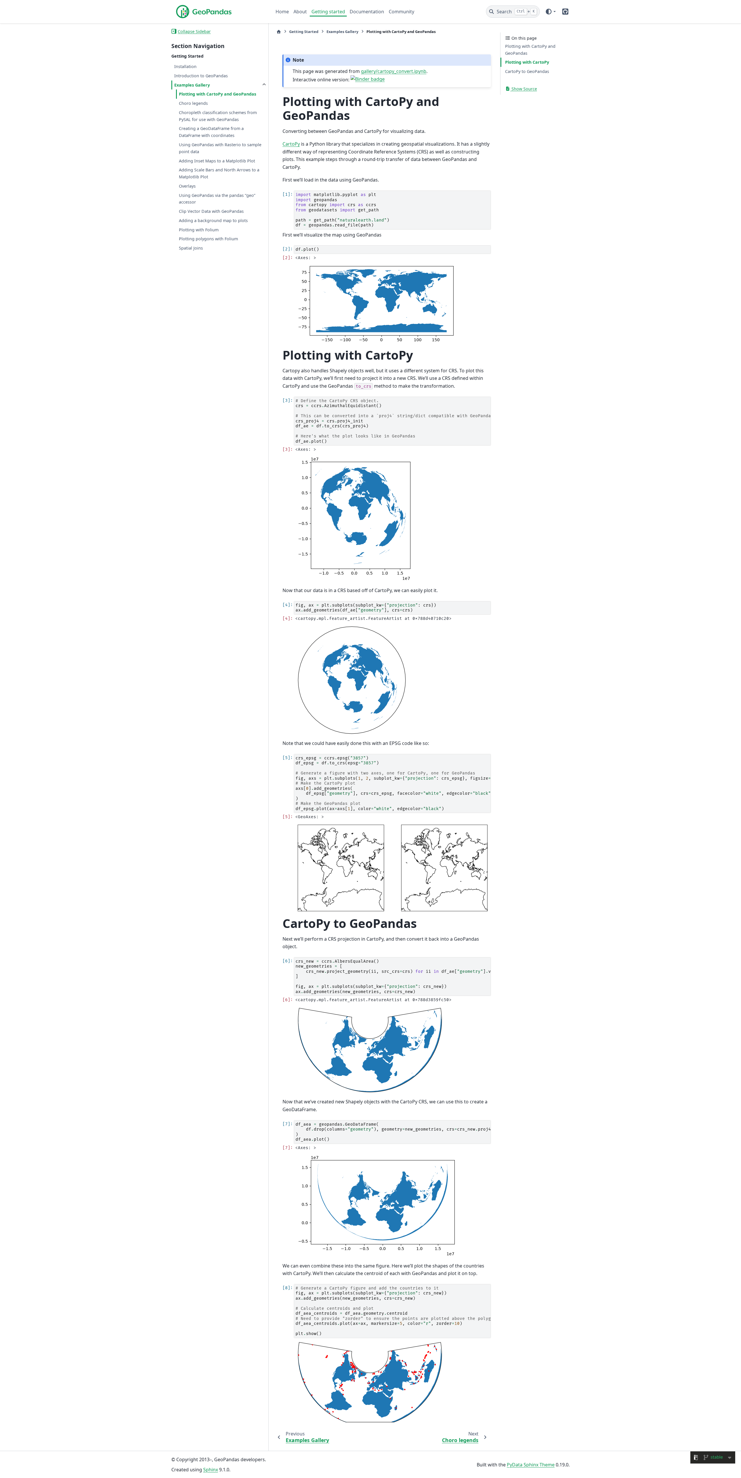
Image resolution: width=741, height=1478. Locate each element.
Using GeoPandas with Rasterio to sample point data (220, 148)
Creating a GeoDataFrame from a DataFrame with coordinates (211, 132)
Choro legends (193, 103)
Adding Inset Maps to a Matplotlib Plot (217, 160)
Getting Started (303, 31)
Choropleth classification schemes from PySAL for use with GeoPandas (218, 115)
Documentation (367, 11)
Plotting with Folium (199, 229)
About (300, 11)
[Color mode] (550, 12)
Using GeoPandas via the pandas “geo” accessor (217, 198)
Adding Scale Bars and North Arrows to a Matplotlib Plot (219, 173)
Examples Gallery (192, 84)
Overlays (187, 185)
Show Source (523, 88)
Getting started (328, 11)
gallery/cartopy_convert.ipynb (393, 71)
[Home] (278, 32)
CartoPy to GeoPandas (527, 71)
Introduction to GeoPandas (201, 75)
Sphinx (210, 1469)
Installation (185, 66)
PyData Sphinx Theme (531, 1464)
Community (401, 11)
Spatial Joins (191, 248)
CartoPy (291, 144)
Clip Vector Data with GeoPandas (211, 211)
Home (282, 11)
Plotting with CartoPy (527, 62)
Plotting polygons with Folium (208, 238)
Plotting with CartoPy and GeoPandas (217, 94)
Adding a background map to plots (213, 220)
